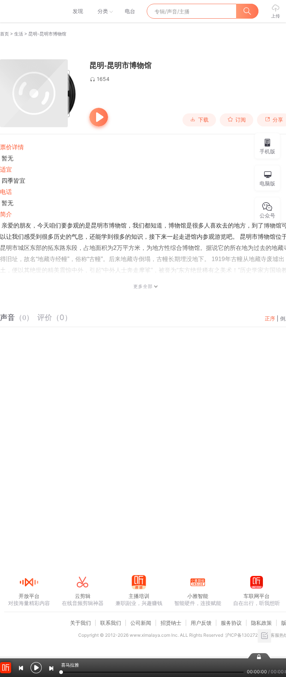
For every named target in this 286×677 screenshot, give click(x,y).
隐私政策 (261, 623)
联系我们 (110, 623)
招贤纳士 (171, 623)
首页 (4, 34)
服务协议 (231, 623)
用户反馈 (201, 623)
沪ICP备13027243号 (246, 635)
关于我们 (80, 623)
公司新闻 (140, 623)
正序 (270, 318)
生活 (18, 34)
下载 (203, 120)
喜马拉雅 (28, 11)
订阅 (240, 120)
